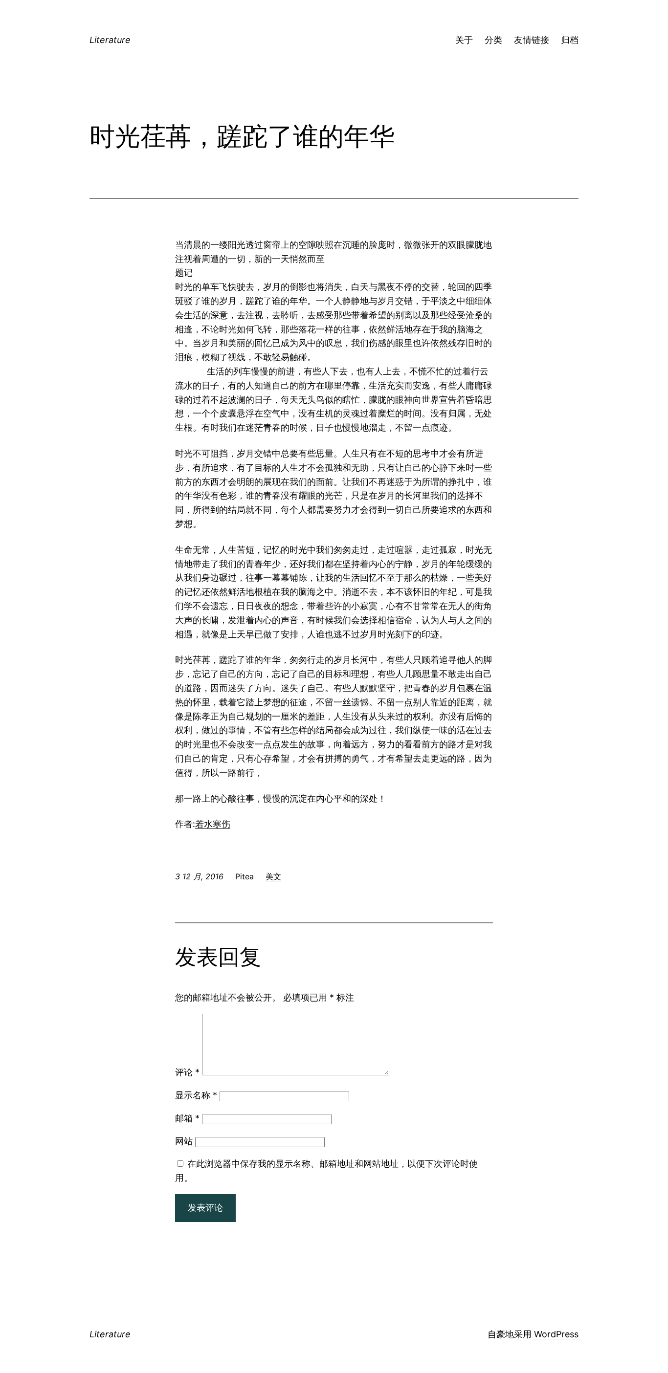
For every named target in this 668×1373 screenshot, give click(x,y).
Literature (110, 40)
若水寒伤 (212, 824)
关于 (464, 40)
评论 (187, 1072)
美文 (273, 876)
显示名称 (196, 1095)
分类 (493, 40)
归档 (570, 40)
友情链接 (531, 40)
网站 (184, 1141)
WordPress (556, 1334)
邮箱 (187, 1118)
